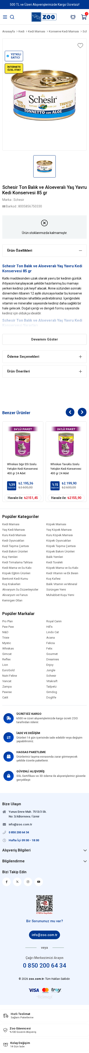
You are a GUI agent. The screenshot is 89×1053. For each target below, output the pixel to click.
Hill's (49, 626)
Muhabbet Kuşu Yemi (60, 595)
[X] (17, 881)
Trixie (5, 637)
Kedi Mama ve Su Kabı (16, 567)
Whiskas (8, 648)
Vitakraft (52, 681)
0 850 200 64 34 (44, 965)
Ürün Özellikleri (19, 250)
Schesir (9, 320)
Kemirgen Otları (12, 600)
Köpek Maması (56, 524)
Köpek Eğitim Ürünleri (16, 573)
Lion (5, 664)
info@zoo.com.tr (45, 935)
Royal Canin (54, 621)
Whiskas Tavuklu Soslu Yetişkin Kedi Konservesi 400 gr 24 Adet (65, 469)
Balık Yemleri (54, 557)
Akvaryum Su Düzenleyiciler (20, 589)
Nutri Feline (9, 675)
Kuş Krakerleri (11, 584)
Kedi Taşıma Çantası (15, 546)
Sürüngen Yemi (56, 589)
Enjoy (49, 664)
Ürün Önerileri (18, 371)
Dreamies (52, 659)
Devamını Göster (44, 339)
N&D (5, 632)
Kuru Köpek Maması (59, 535)
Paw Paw (8, 626)
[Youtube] (38, 881)
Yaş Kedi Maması (13, 529)
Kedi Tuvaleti (54, 562)
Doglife (51, 697)
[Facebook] (6, 881)
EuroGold (8, 670)
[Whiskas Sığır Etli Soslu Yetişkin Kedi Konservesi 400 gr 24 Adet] (23, 442)
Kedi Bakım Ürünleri (15, 551)
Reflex (6, 659)
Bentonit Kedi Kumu (15, 578)
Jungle (50, 670)
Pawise (7, 692)
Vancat (6, 681)
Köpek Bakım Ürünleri (60, 551)
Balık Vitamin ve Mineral (61, 584)
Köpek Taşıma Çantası (61, 546)
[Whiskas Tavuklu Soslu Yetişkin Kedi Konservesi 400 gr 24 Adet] (66, 442)
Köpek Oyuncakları (58, 540)
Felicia (50, 643)
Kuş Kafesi (53, 578)
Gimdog (51, 692)
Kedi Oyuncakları (13, 540)
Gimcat (7, 654)
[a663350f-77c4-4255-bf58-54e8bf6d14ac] (44, 904)
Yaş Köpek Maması (59, 529)
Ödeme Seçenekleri (23, 357)
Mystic (6, 643)
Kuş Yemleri (10, 557)
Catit (5, 697)
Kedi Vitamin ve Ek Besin (62, 573)
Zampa (7, 686)
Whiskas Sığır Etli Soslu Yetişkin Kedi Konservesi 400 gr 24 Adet (22, 469)
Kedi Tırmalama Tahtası (17, 562)
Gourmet (52, 654)
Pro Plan (7, 621)
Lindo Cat (52, 632)
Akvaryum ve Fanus (15, 595)
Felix (49, 648)
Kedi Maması (10, 524)
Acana (50, 637)
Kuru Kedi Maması (14, 535)
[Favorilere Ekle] (80, 45)
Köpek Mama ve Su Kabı (62, 567)
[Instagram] (28, 881)
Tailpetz (51, 686)
